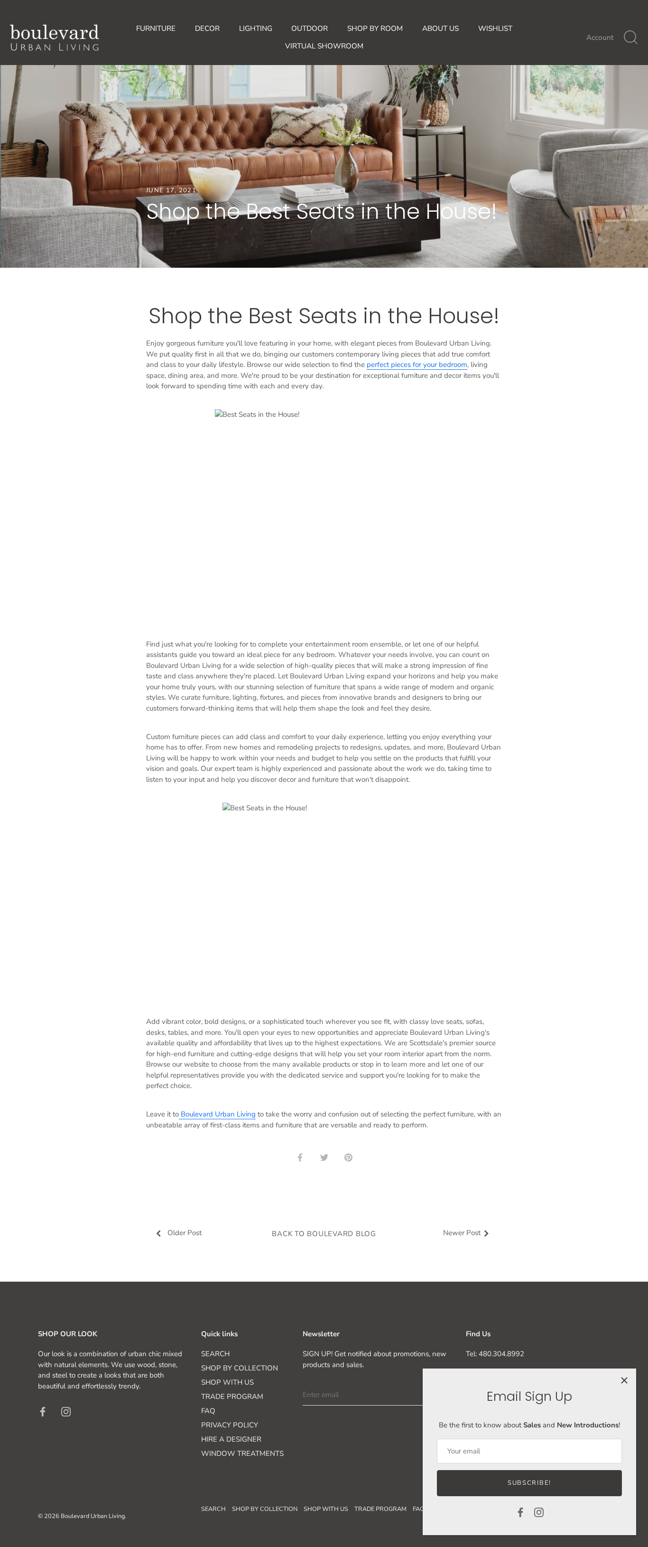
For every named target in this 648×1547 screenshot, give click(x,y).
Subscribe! (529, 1483)
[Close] (624, 1380)
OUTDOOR (309, 28)
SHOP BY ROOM (375, 28)
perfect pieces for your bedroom (417, 364)
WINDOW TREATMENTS (242, 1453)
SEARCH (215, 1354)
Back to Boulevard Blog (324, 1233)
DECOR (207, 28)
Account (599, 37)
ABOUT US (440, 28)
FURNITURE (156, 28)
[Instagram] (539, 1512)
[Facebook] (520, 1512)
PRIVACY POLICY (229, 1425)
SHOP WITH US (227, 1382)
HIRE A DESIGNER (231, 1439)
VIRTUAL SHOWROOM (324, 46)
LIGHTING (255, 28)
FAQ (208, 1411)
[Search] (630, 37)
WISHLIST (495, 28)
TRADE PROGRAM (232, 1396)
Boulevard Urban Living (217, 1114)
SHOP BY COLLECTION (239, 1368)
